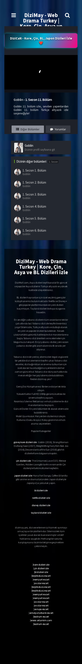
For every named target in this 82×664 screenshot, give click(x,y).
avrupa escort (41, 609)
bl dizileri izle (41, 490)
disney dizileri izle (41, 505)
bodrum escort (41, 616)
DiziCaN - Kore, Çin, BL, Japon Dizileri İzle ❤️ (41, 40)
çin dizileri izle (23, 460)
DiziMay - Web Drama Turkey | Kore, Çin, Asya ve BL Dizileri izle (41, 23)
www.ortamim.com (41, 620)
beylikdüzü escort (41, 575)
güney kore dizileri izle (25, 442)
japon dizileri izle (23, 475)
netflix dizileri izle (41, 497)
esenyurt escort (41, 579)
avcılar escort (41, 583)
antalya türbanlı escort (41, 612)
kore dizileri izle (41, 564)
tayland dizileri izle (41, 512)
